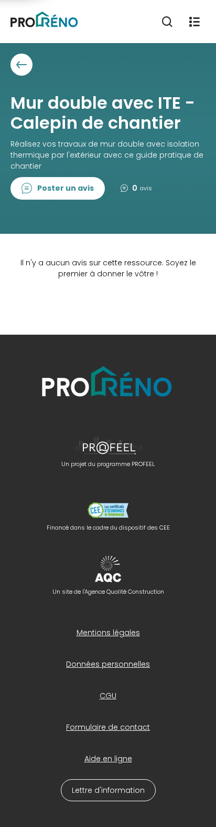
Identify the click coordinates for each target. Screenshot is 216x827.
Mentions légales (108, 632)
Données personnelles (108, 664)
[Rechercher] (167, 22)
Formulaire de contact (108, 727)
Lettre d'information (108, 790)
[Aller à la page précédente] (21, 65)
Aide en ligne (108, 758)
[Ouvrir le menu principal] (194, 22)
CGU (108, 695)
